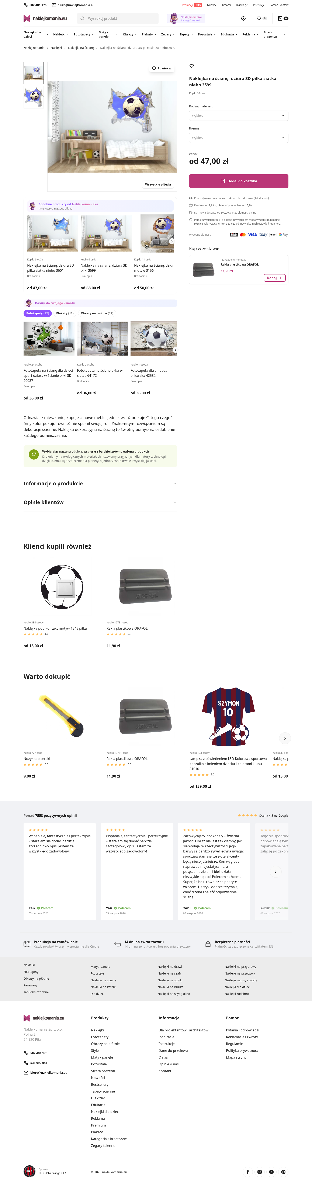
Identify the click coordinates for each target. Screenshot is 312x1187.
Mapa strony (236, 1057)
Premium (98, 1125)
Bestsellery (99, 1084)
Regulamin (234, 1043)
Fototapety (82, 34)
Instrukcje (259, 5)
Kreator (226, 5)
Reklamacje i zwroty (242, 1037)
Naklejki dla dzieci (32, 34)
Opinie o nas (169, 1064)
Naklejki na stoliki (170, 980)
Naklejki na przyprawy (240, 967)
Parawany (30, 985)
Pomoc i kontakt (279, 5)
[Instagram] (259, 1172)
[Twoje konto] (243, 18)
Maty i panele (103, 34)
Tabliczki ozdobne (36, 992)
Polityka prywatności (242, 1050)
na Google (281, 815)
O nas (163, 1057)
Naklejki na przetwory (240, 973)
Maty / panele (100, 967)
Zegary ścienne (103, 1145)
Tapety (185, 34)
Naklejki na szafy (169, 973)
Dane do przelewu (173, 1050)
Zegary (166, 34)
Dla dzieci (97, 994)
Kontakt (165, 1071)
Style (95, 1050)
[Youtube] (271, 1172)
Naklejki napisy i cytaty (241, 980)
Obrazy (128, 34)
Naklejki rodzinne (237, 994)
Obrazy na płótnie (97, 313)
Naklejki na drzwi (170, 967)
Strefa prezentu (270, 34)
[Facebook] (248, 1172)
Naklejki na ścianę (103, 980)
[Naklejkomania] (55, 1018)
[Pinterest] (283, 1172)
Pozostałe (205, 34)
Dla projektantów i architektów (183, 1030)
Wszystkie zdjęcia (158, 184)
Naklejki (59, 34)
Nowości (212, 5)
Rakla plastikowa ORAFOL (240, 264)
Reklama (248, 34)
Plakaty (147, 34)
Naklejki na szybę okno (174, 994)
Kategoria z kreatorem (109, 1138)
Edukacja (227, 34)
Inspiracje (242, 5)
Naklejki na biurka (170, 987)
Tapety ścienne (103, 1091)
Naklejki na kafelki (103, 987)
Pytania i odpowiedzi (242, 1030)
